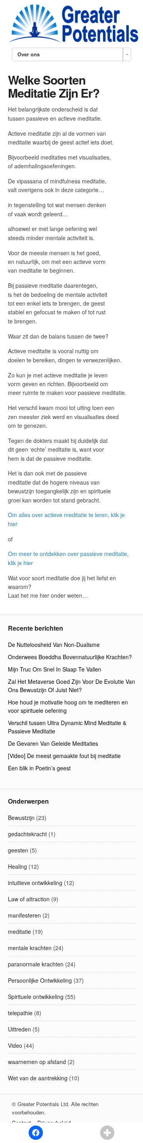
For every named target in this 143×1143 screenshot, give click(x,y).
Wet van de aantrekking (38, 1078)
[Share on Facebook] (36, 1132)
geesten (18, 850)
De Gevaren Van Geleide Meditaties (53, 743)
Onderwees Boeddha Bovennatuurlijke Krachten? (70, 657)
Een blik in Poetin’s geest (39, 768)
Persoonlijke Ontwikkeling (40, 980)
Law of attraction (29, 899)
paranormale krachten (36, 964)
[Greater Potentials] (71, 41)
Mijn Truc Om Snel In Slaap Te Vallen (54, 669)
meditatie (19, 931)
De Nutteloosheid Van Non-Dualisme (54, 644)
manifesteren (24, 915)
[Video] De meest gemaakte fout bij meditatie (64, 756)
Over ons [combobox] (28, 54)
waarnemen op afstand (37, 1062)
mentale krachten (30, 948)
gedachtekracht (27, 834)
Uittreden (19, 1029)
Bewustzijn (21, 818)
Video (15, 1045)
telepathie (20, 1013)
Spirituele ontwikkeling (36, 997)
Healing (17, 866)
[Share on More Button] (107, 1132)
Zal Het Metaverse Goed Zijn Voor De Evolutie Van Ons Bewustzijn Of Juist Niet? (71, 685)
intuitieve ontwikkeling (35, 883)
